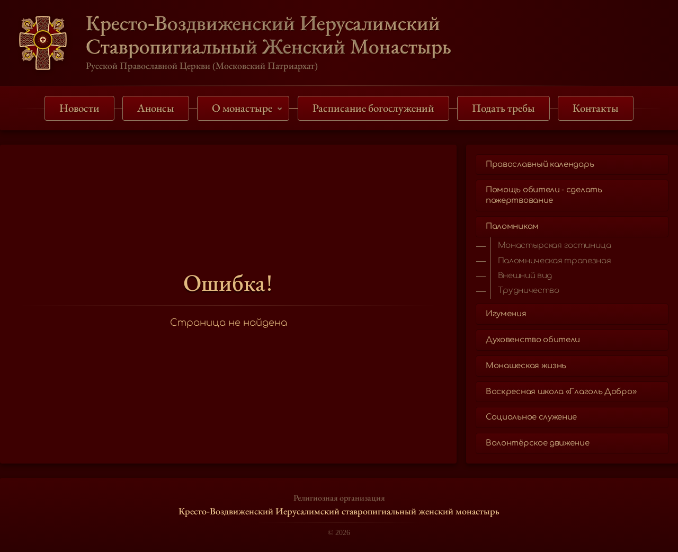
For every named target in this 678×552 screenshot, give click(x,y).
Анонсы (155, 108)
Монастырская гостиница (554, 245)
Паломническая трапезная (554, 260)
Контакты (596, 108)
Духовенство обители (533, 339)
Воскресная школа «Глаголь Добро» (561, 391)
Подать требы (503, 108)
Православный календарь (540, 164)
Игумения (506, 313)
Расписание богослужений (373, 108)
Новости (79, 108)
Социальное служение (531, 417)
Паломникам (512, 226)
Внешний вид (525, 275)
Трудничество (528, 290)
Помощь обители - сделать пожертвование (544, 195)
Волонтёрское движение (538, 443)
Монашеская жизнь (526, 365)
